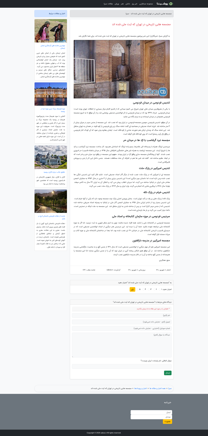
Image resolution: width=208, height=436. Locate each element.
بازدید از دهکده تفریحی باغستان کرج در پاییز (51, 217)
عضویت (167, 421)
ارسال (168, 372)
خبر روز (134, 3)
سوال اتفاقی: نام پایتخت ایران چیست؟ (156, 360)
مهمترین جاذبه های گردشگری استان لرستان (53, 46)
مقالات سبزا (108, 3)
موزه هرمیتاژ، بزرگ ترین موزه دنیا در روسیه (53, 110)
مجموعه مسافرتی (146, 3)
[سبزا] (165, 4)
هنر (122, 3)
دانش (128, 3)
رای (132, 289)
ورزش (117, 3)
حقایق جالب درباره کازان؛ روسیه (54, 172)
